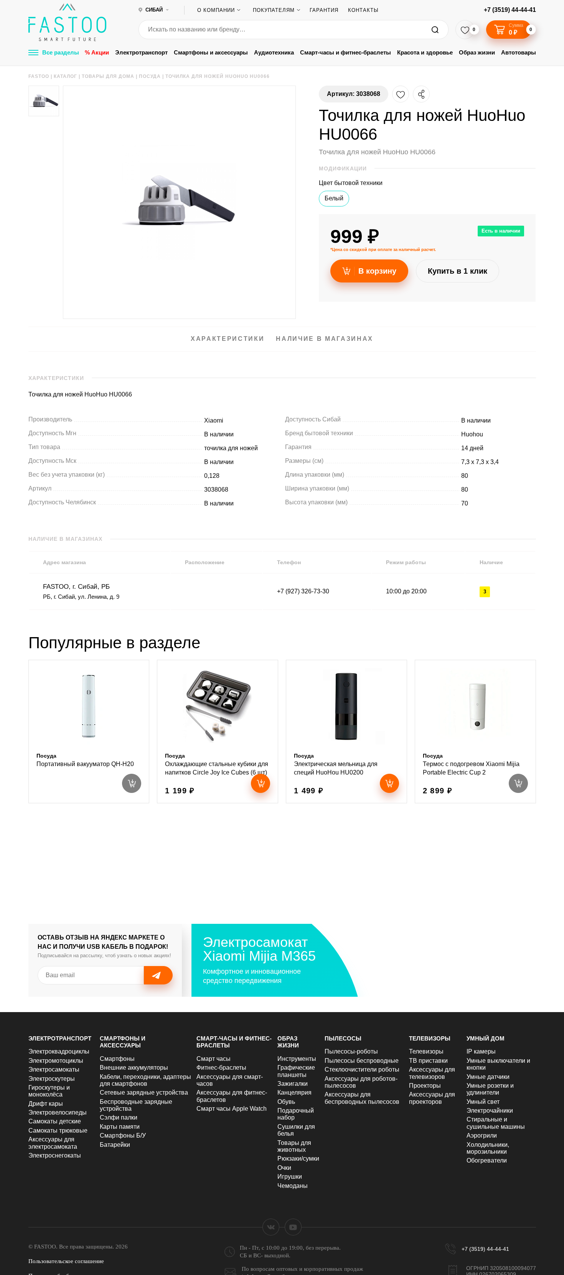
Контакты (363, 10)
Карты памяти (120, 1126)
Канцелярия (294, 1092)
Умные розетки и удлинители (490, 1089)
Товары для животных (294, 1146)
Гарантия (324, 10)
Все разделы (60, 52)
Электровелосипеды (57, 1112)
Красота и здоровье (425, 52)
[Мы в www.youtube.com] (293, 1227)
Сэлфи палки (118, 1117)
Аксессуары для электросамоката (52, 1142)
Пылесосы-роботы (351, 1051)
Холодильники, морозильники (488, 1148)
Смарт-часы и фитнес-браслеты (345, 52)
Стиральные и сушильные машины (496, 1123)
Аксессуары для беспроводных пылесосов (362, 1098)
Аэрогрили (482, 1135)
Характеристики (227, 338)
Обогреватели (487, 1160)
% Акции (97, 52)
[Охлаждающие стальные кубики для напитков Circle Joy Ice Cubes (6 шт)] (217, 731)
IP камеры (481, 1051)
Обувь (286, 1101)
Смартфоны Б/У (123, 1135)
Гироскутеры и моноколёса (49, 1091)
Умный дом (486, 1038)
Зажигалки (292, 1083)
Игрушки (289, 1176)
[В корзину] (260, 783)
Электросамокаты (53, 1069)
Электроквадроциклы (58, 1051)
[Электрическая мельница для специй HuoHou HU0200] (346, 731)
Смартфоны (117, 1058)
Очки (284, 1167)
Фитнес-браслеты (221, 1067)
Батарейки (115, 1144)
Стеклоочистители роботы (362, 1069)
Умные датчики (488, 1077)
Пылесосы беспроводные (362, 1060)
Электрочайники (490, 1110)
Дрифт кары (45, 1103)
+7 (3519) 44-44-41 (510, 10)
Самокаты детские (54, 1121)
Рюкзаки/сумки (298, 1158)
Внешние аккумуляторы (134, 1067)
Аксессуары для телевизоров (432, 1073)
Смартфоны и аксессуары (211, 52)
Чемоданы (292, 1186)
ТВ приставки (428, 1060)
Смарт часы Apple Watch (231, 1108)
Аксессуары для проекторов (432, 1098)
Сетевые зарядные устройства (144, 1092)
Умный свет (483, 1101)
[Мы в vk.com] (270, 1227)
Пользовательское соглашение (66, 1261)
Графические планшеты (296, 1071)
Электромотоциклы (55, 1060)
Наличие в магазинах (324, 338)
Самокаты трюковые (57, 1130)
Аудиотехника (274, 52)
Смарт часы (213, 1058)
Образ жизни (477, 52)
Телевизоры (429, 1038)
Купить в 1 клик (457, 271)
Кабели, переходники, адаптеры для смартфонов (145, 1080)
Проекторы (425, 1085)
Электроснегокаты (54, 1155)
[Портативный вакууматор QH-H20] (89, 731)
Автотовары (518, 52)
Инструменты (296, 1058)
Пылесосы (343, 1038)
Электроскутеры (51, 1078)
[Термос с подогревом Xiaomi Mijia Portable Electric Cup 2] (475, 731)
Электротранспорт (141, 52)
